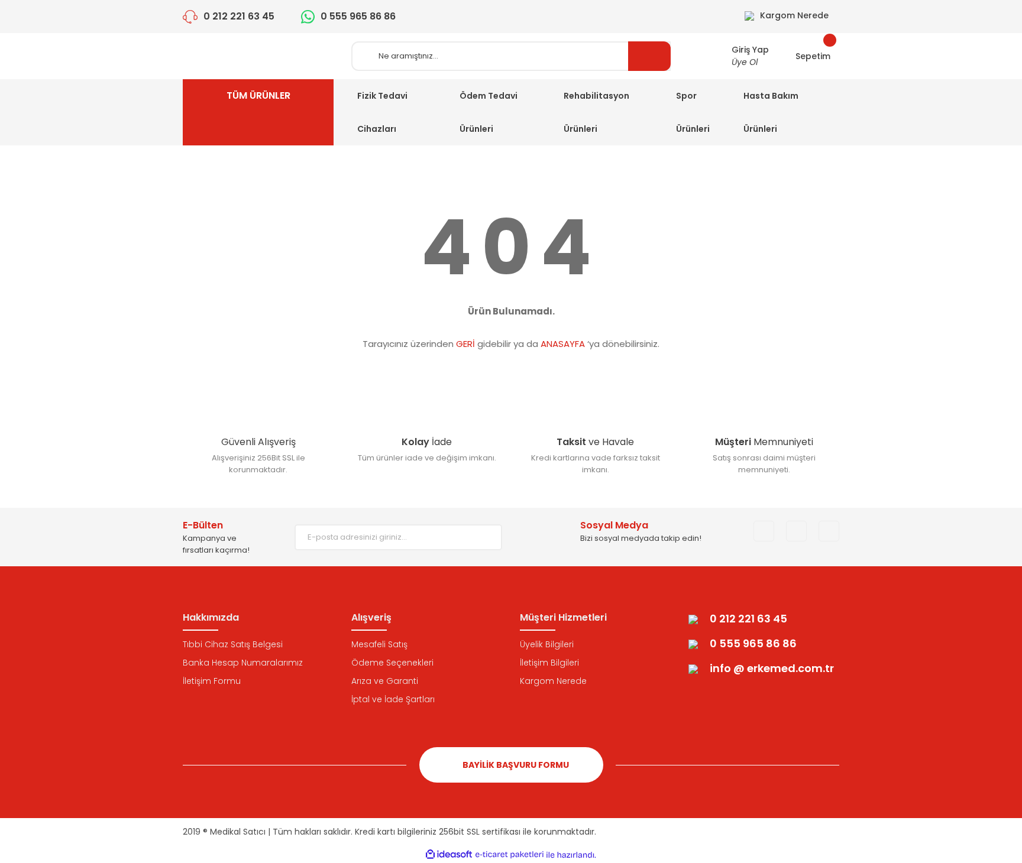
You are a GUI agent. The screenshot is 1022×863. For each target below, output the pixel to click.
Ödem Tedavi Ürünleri (489, 112)
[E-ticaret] (509, 854)
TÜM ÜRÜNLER (258, 95)
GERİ (465, 344)
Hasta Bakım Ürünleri (770, 112)
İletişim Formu (212, 681)
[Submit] (484, 537)
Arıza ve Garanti (384, 681)
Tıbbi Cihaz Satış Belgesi (233, 644)
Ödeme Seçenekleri (392, 663)
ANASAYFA (563, 344)
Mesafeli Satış (379, 644)
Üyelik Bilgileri (547, 644)
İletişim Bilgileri (549, 663)
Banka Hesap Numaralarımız (243, 663)
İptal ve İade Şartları (393, 699)
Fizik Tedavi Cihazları (382, 112)
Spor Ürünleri (693, 112)
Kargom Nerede (553, 681)
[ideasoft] (449, 855)
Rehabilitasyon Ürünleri (596, 112)
